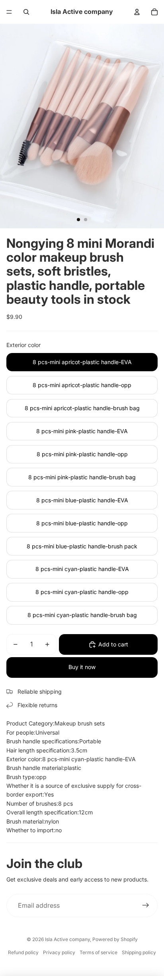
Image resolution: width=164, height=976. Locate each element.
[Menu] (9, 12)
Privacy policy (59, 952)
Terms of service (98, 952)
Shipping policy (139, 952)
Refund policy (23, 952)
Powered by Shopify (115, 939)
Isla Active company (67, 939)
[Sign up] (145, 905)
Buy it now (82, 667)
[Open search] (26, 12)
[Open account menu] (137, 12)
